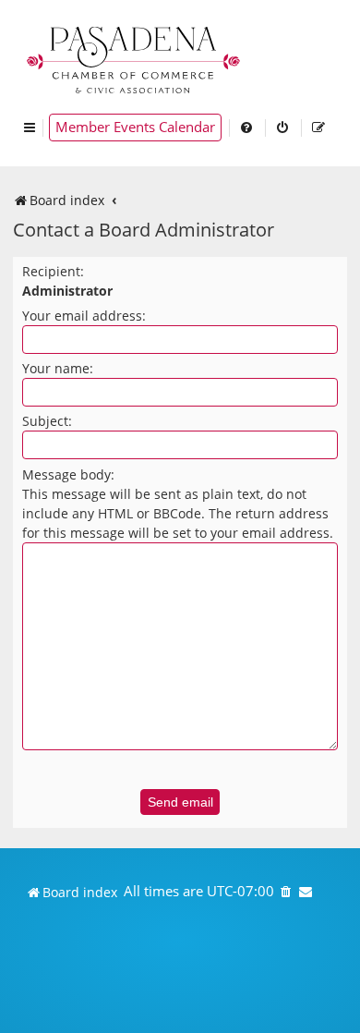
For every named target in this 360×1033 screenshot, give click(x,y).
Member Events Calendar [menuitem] (135, 127)
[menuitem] (247, 127)
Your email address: (84, 315)
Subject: (47, 421)
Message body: (68, 474)
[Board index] (135, 58)
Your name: (57, 368)
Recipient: (53, 271)
